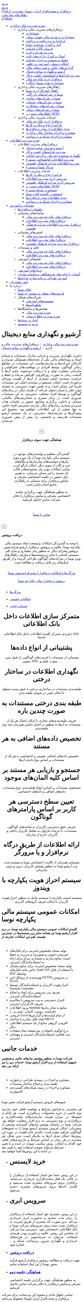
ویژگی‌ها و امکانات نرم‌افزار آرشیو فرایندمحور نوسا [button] (41, 573)
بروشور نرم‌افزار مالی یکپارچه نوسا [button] (41, 581)
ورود (5, 3)
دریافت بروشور (22, 1252)
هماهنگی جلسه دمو (25, 1272)
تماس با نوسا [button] (41, 514)
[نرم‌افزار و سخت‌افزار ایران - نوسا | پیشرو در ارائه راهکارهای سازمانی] (41, 15)
